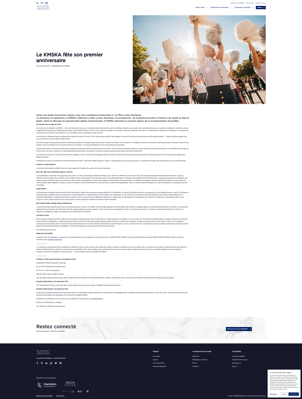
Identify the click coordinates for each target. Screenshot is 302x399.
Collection (195, 366)
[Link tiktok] (51, 363)
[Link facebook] (37, 363)
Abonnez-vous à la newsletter (237, 329)
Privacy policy (60, 396)
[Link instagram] (42, 363)
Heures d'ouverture (159, 363)
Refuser (284, 394)
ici (64, 306)
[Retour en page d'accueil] (43, 7)
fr (46, 3)
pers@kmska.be (97, 299)
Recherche (249, 3)
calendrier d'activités (55, 239)
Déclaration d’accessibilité (44, 396)
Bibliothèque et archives (199, 359)
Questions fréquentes (159, 366)
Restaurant (236, 363)
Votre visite (156, 356)
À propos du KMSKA (237, 3)
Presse (194, 363)
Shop (234, 366)
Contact (155, 359)
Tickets (259, 7)
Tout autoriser (293, 394)
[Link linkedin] (46, 363)
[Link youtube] (56, 363)
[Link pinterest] (60, 363)
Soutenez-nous (261, 3)
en (42, 3)
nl (37, 3)
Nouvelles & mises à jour (239, 359)
